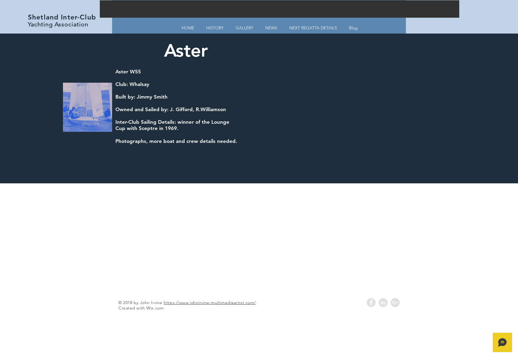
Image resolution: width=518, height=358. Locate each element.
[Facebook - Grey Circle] (371, 302)
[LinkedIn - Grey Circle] (383, 302)
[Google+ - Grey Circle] (395, 302)
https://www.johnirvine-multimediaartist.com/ (210, 302)
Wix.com (155, 308)
